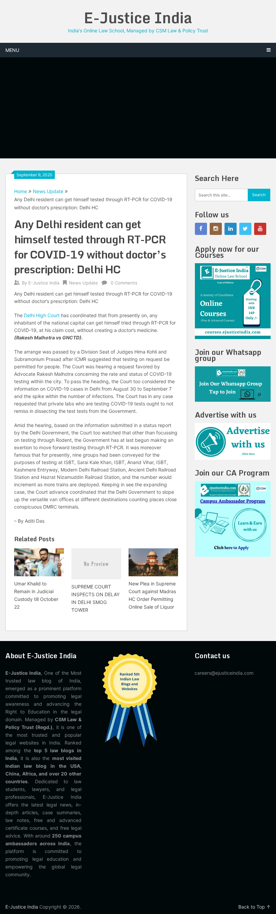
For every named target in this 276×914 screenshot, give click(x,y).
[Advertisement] (138, 108)
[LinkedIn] (231, 229)
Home (20, 191)
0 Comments (124, 282)
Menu (12, 50)
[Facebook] (201, 229)
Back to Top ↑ (254, 907)
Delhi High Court (42, 315)
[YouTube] (260, 229)
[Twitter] (245, 229)
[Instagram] (216, 229)
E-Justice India (138, 17)
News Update (48, 191)
